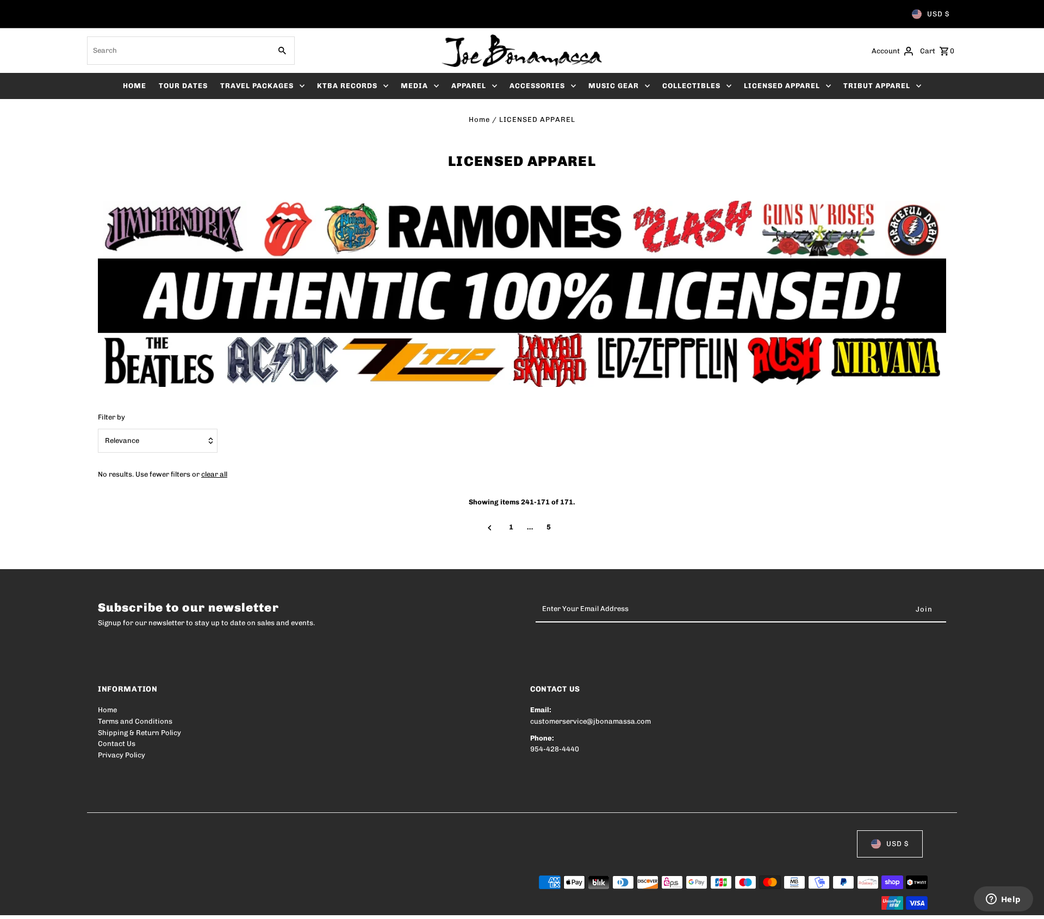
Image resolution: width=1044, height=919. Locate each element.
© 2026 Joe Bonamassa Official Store (161, 903)
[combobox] (178, 50)
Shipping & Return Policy (139, 733)
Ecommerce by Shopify (298, 903)
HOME (134, 86)
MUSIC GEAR (613, 86)
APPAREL (468, 86)
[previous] (489, 527)
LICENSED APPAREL (782, 86)
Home (479, 119)
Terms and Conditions (135, 721)
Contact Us (116, 743)
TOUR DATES (183, 86)
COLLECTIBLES (691, 86)
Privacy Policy (121, 755)
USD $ (938, 14)
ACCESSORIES (537, 86)
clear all (214, 474)
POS (237, 903)
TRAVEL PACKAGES (257, 86)
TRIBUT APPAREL (876, 86)
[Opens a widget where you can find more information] (1003, 900)
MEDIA (414, 86)
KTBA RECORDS (347, 86)
